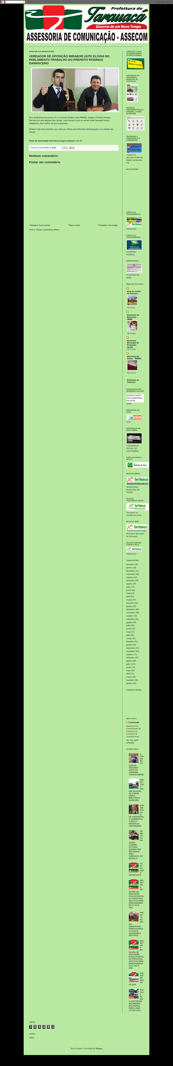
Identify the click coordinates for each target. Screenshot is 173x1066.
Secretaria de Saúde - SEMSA (134, 357)
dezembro (130, 571)
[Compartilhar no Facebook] (70, 147)
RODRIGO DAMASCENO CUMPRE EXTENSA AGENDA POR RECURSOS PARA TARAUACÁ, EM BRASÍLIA (136, 845)
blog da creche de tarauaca (134, 292)
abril (128, 596)
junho (128, 590)
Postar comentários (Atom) (47, 230)
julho (128, 587)
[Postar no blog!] (65, 147)
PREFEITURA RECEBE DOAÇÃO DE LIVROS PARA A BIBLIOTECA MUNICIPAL (136, 790)
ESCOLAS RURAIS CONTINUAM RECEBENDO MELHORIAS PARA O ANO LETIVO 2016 (136, 1000)
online (31, 1038)
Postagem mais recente (40, 225)
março (129, 600)
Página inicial (74, 225)
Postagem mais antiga (108, 225)
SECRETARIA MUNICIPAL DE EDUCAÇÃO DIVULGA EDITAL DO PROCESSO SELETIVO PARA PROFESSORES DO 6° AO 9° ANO (136, 894)
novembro (130, 574)
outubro (129, 577)
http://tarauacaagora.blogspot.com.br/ (65, 141)
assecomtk (134, 722)
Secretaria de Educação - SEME (133, 317)
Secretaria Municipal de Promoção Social (133, 343)
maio (128, 593)
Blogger (99, 1048)
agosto (129, 584)
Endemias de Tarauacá (133, 381)
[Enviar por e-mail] (63, 147)
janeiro (129, 568)
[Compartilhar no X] (68, 147)
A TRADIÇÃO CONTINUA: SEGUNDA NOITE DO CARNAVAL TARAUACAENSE (136, 764)
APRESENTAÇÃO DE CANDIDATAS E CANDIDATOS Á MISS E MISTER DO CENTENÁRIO (136, 815)
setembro (130, 580)
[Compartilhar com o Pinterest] (73, 147)
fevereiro (130, 564)
